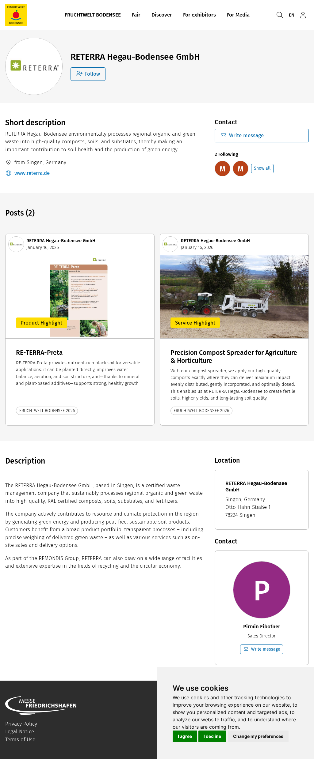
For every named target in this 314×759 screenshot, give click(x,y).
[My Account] (303, 15)
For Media (238, 15)
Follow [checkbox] (92, 74)
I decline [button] (212, 736)
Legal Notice (19, 731)
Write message (246, 135)
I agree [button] (185, 736)
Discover (161, 15)
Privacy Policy (21, 724)
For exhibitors (199, 15)
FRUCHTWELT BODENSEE (93, 15)
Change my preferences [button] (258, 736)
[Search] (280, 15)
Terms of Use (20, 739)
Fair (136, 15)
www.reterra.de (32, 173)
